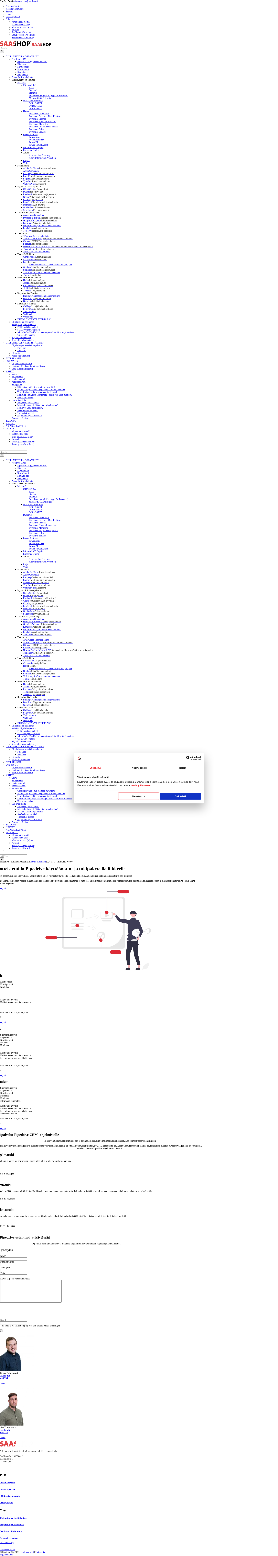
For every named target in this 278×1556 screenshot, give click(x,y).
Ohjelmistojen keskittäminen (13, 1518)
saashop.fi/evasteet (140, 785)
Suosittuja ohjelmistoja (11, 1531)
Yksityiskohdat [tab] (139, 767)
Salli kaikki (180, 796)
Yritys (3, 1273)
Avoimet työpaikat (9, 1538)
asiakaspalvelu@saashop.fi (25, 1)
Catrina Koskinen (38, 861)
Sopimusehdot (27, 1552)
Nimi (3, 1256)
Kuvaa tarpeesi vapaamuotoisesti (15, 1278)
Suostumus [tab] (95, 767)
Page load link (6, 1554)
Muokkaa (136, 796)
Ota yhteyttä (6, 1502)
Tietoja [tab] (182, 767)
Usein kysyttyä (7, 1483)
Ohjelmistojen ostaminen (12, 1524)
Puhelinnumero (7, 1262)
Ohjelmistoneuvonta (10, 1496)
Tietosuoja (40, 1552)
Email (3, 1320)
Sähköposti (6, 1267)
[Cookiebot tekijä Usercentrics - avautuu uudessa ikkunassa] (188, 758)
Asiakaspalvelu (7, 1489)
